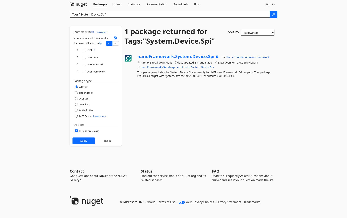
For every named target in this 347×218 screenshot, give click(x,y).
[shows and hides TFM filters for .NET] (77, 50)
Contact (77, 171)
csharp (170, 67)
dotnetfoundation (237, 57)
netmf (179, 67)
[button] (93, 32)
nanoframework (259, 57)
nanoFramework (151, 67)
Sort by (233, 32)
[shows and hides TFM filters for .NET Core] (77, 57)
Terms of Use (166, 202)
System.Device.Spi (202, 67)
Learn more (101, 32)
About (150, 202)
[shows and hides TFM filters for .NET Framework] (77, 71)
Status (146, 171)
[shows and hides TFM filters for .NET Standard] (77, 64)
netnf (187, 67)
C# (164, 67)
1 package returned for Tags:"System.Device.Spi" (169, 36)
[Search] (273, 14)
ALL (109, 43)
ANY (115, 43)
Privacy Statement (228, 202)
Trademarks (252, 202)
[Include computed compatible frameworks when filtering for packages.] (115, 38)
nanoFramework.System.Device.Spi (175, 56)
